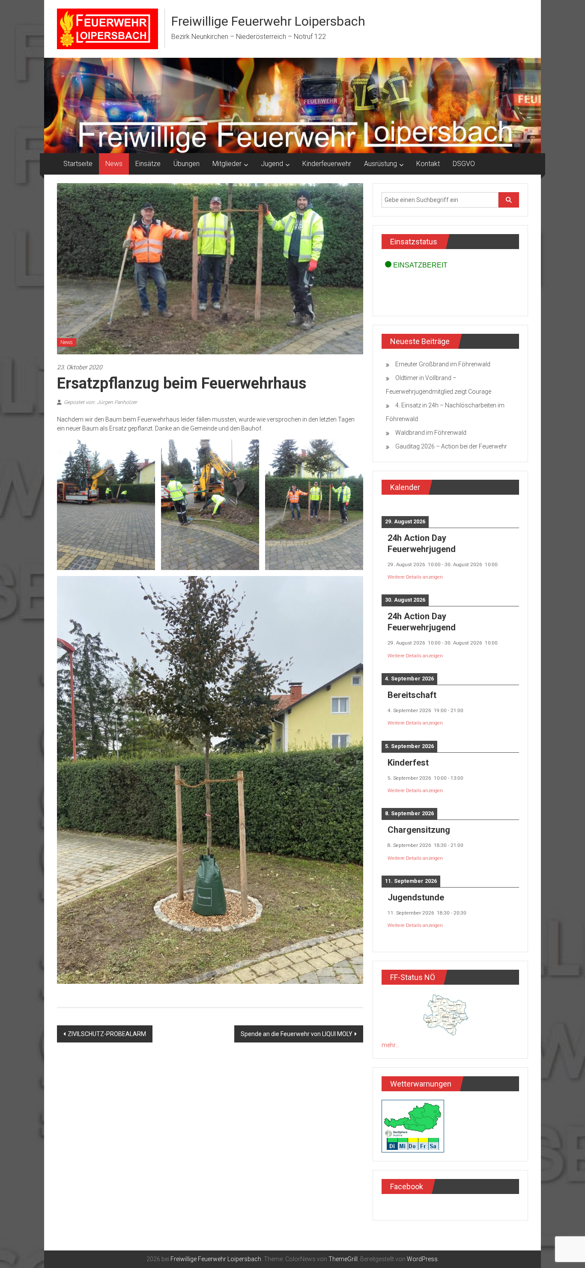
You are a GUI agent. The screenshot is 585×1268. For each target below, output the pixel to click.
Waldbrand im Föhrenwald (430, 432)
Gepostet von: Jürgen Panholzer (100, 402)
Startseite (78, 164)
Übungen (186, 164)
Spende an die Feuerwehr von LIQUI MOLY (296, 1033)
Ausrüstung (380, 164)
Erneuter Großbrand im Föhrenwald (442, 364)
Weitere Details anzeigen (415, 577)
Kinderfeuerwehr (326, 164)
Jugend (272, 164)
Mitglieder (227, 164)
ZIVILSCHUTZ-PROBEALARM (107, 1033)
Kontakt (428, 164)
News (113, 164)
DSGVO (464, 164)
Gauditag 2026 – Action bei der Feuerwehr (451, 446)
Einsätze (148, 164)
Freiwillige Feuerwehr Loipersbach (268, 21)
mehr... (390, 1045)
